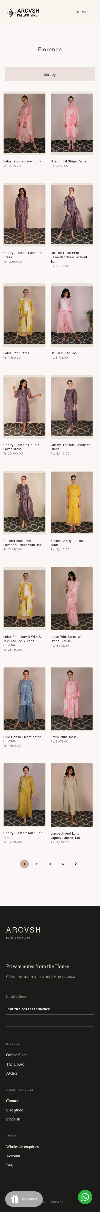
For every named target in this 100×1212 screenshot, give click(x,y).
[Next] (75, 865)
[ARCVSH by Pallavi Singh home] (23, 12)
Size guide (14, 1109)
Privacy (57, 1202)
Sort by (50, 74)
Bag (9, 1164)
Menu (81, 12)
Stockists (13, 1119)
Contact (12, 1100)
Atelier (11, 1073)
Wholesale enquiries (22, 1146)
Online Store (16, 1054)
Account (13, 1155)
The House (15, 1064)
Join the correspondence (28, 1009)
